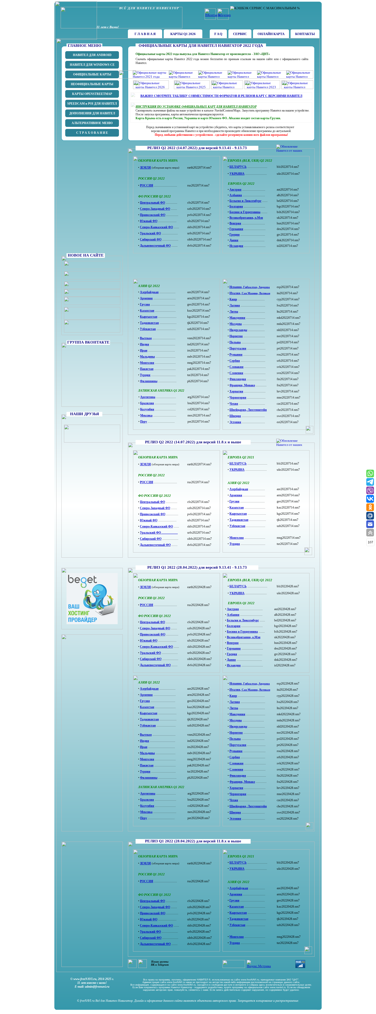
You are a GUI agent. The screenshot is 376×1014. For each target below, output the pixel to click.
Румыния (235, 354)
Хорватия (236, 391)
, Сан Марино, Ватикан (255, 293)
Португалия (237, 348)
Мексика (146, 415)
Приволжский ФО (152, 514)
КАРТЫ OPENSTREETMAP (92, 94)
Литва (233, 311)
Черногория (237, 397)
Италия (234, 293)
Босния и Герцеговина (244, 212)
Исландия (236, 246)
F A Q (218, 34)
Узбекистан (237, 526)
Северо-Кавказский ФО (156, 526)
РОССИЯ (146, 482)
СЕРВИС (240, 34)
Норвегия (236, 336)
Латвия (234, 305)
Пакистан (146, 369)
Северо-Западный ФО (155, 508)
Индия (144, 344)
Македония (237, 317)
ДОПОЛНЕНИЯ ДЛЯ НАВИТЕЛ (92, 113)
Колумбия (147, 409)
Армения (235, 495)
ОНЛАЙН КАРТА (271, 34)
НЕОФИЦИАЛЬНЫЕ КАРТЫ (92, 84)
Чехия (233, 403)
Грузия (234, 501)
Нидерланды (238, 330)
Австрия (235, 189)
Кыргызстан (238, 513)
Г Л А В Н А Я (145, 34)
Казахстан (236, 507)
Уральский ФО (150, 532)
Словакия (236, 367)
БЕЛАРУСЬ (238, 463)
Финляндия (237, 379)
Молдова (235, 324)
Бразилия (147, 403)
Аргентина (147, 397)
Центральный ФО (152, 502)
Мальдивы (147, 356)
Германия (236, 229)
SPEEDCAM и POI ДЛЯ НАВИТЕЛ (92, 103)
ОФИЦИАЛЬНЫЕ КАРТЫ (92, 74)
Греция (234, 234)
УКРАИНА (237, 469)
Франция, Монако (242, 385)
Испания (235, 287)
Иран (143, 350)
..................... (169, 532)
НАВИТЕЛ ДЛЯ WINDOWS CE (92, 65)
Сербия (234, 360)
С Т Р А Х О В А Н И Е (92, 133)
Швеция (235, 416)
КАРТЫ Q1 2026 (183, 34)
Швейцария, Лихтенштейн (248, 410)
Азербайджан (238, 489)
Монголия (236, 537)
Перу (143, 421)
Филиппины (148, 381)
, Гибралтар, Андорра (256, 287)
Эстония (235, 422)
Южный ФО (148, 520)
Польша (235, 342)
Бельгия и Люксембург (245, 201)
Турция (234, 544)
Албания (235, 195)
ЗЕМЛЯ (145, 464)
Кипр (233, 299)
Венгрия (235, 223)
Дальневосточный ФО (155, 545)
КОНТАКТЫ (305, 34)
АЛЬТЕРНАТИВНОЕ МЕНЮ (92, 123)
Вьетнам (146, 338)
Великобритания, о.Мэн (246, 217)
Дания (233, 240)
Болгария (236, 206)
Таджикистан (238, 520)
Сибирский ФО (150, 539)
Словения (236, 373)
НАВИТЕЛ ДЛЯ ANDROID (92, 55)
